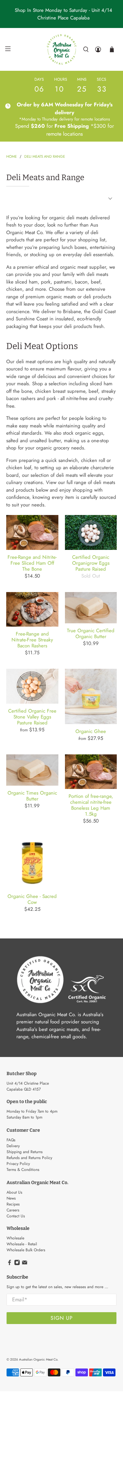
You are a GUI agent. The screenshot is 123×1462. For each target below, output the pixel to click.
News (11, 1198)
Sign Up (62, 1318)
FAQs (11, 1140)
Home (11, 156)
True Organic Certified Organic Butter (90, 633)
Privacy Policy (18, 1164)
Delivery (13, 1146)
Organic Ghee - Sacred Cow (32, 899)
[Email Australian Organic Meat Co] (25, 1264)
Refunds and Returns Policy (29, 1158)
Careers (13, 1210)
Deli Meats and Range (44, 156)
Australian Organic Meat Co (38, 1359)
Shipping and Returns (25, 1152)
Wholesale (15, 1238)
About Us (14, 1192)
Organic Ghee (90, 731)
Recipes (13, 1204)
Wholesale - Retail (22, 1244)
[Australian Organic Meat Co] (61, 49)
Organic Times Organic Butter (32, 795)
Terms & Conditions (23, 1170)
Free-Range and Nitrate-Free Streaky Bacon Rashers (32, 639)
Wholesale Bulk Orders (26, 1250)
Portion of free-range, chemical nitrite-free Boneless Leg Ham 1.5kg (91, 805)
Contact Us (16, 1216)
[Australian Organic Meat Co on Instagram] (17, 1264)
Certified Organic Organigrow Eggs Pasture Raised (91, 563)
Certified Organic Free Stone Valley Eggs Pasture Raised (32, 716)
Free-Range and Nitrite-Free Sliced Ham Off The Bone (32, 563)
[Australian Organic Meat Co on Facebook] (9, 1264)
